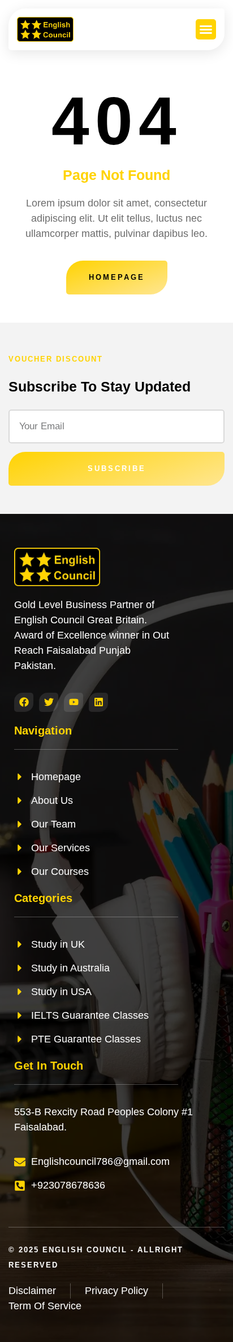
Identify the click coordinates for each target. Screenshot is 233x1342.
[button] (206, 29)
